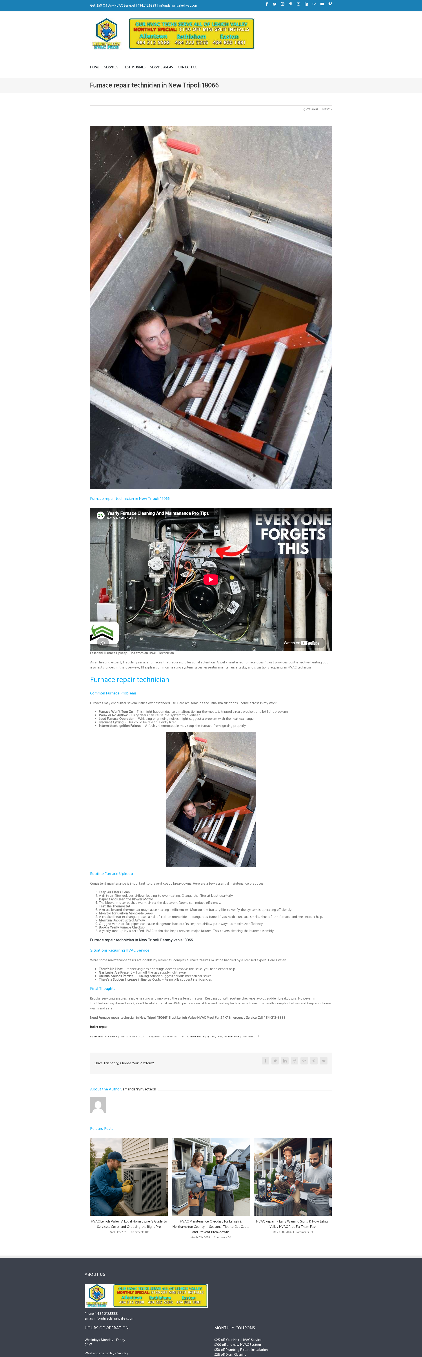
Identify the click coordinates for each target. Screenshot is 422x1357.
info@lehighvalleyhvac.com (178, 5)
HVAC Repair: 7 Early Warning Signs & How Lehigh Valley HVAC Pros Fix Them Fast (135, 1224)
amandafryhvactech (105, 1037)
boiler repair (98, 1027)
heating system (206, 1037)
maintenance (231, 1037)
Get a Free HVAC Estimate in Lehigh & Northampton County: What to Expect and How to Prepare (217, 1224)
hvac (219, 1037)
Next (326, 109)
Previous (312, 109)
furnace (191, 1037)
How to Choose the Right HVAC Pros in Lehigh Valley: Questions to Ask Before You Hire (300, 1224)
